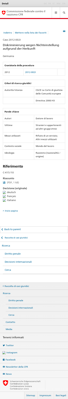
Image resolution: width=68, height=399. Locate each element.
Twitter (10, 345)
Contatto (10, 322)
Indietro (7, 32)
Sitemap (30, 395)
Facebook (11, 359)
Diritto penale (13, 253)
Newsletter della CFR (17, 366)
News (9, 373)
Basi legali (61, 395)
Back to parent (12, 229)
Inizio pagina (11, 210)
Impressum (45, 395)
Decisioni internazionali (18, 261)
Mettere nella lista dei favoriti (30, 32)
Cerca (8, 269)
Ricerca (6, 245)
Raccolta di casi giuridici (16, 237)
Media (9, 329)
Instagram (11, 352)
